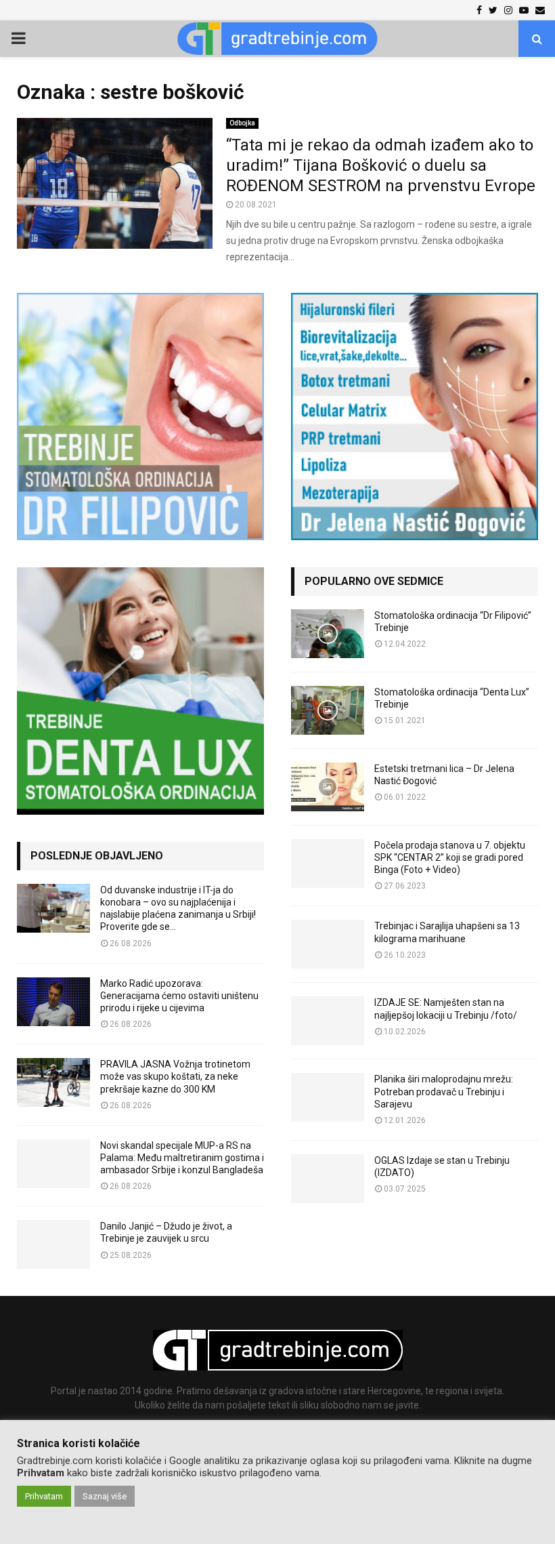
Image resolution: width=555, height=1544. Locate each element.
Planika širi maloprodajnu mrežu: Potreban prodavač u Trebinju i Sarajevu (443, 1091)
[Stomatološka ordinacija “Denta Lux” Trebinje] (327, 710)
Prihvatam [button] (44, 1496)
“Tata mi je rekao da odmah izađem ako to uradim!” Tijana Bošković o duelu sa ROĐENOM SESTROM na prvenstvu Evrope (380, 165)
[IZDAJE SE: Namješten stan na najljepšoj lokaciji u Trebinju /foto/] (327, 1020)
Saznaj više (105, 1496)
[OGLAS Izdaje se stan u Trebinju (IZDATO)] (327, 1178)
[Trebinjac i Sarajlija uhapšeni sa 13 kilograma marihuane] (327, 944)
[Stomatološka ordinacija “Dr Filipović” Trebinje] (327, 633)
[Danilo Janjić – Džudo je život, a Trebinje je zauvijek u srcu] (53, 1244)
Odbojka (242, 123)
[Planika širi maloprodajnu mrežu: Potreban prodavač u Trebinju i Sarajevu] (327, 1097)
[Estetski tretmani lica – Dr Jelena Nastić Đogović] (327, 787)
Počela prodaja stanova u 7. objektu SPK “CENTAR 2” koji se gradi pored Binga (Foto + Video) (449, 857)
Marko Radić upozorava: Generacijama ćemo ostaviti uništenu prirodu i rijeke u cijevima (179, 995)
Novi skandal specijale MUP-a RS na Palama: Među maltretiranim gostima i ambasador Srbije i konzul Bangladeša (182, 1157)
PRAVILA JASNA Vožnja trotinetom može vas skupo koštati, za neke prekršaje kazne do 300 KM (175, 1076)
